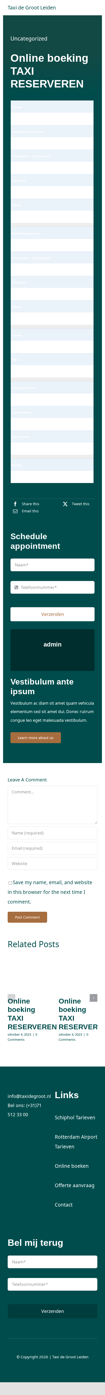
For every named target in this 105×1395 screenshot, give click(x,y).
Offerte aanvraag (75, 1185)
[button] (11, 998)
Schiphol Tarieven (75, 1117)
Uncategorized (28, 38)
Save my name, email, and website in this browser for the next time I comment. (50, 892)
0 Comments (22, 1037)
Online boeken (72, 1166)
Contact (64, 1204)
